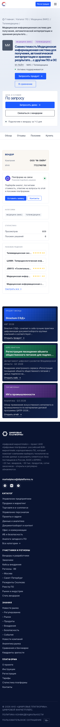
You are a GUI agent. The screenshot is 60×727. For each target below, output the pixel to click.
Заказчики (7, 560)
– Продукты (8, 621)
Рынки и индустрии (12, 591)
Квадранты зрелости (13, 652)
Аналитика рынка (11, 643)
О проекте (7, 664)
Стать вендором (11, 595)
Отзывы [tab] (21, 135)
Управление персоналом (15, 512)
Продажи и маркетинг (14, 503)
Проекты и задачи (11, 516)
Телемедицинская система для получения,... (19, 253)
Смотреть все (13, 289)
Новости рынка (10, 608)
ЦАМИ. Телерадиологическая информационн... (26, 260)
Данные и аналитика (13, 521)
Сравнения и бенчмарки (15, 648)
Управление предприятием (16, 498)
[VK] (11, 485)
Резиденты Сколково (13, 582)
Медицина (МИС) (40, 19)
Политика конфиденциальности (23, 714)
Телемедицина (10, 23)
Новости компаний (12, 639)
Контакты (34, 198)
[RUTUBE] (18, 485)
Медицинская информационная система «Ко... (26, 284)
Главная (9, 19)
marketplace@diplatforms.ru (17, 479)
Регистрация (43, 4)
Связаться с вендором (30, 113)
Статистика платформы (14, 682)
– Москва (7, 573)
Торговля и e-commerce (15, 507)
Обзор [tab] (8, 135)
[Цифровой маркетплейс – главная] (4, 4)
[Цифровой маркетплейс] (30, 433)
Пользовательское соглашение (21, 720)
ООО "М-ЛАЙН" (38, 160)
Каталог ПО (22, 19)
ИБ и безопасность (12, 534)
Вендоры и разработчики (15, 555)
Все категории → (11, 543)
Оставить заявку (15, 198)
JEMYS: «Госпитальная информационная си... (19, 268)
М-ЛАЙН (19, 65)
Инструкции (8, 669)
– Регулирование (11, 612)
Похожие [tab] (35, 135)
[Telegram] (5, 485)
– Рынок (6, 616)
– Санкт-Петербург (12, 577)
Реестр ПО (8, 586)
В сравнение (25, 84)
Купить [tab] (49, 135)
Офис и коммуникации (14, 530)
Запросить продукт (30, 76)
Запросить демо (30, 105)
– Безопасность (10, 630)
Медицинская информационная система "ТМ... (19, 276)
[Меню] (55, 4)
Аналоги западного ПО (14, 539)
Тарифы (6, 678)
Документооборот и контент (17, 525)
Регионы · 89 (9, 569)
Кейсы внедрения (11, 564)
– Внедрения (9, 625)
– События (7, 634)
